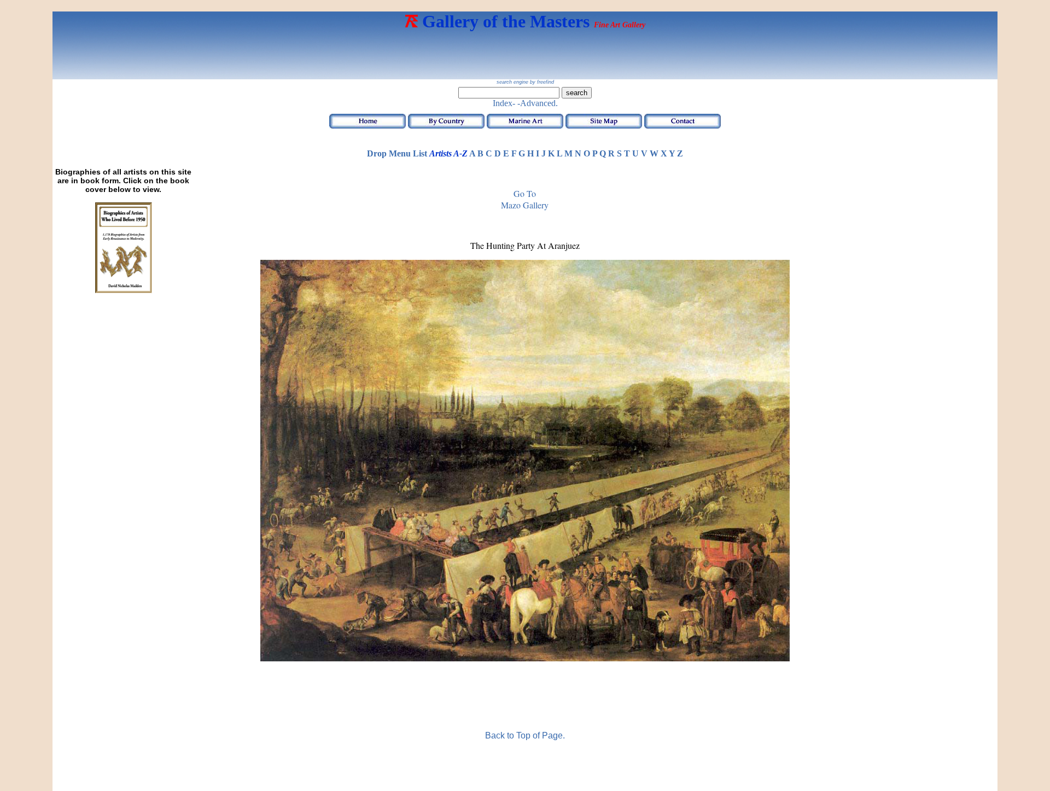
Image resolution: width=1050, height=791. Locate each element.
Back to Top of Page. (525, 735)
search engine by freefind (525, 82)
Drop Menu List (397, 153)
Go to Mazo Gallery (525, 199)
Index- (504, 103)
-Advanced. (537, 103)
